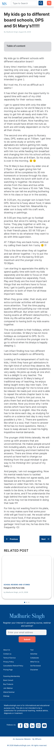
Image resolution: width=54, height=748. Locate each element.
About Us (6, 650)
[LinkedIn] (32, 725)
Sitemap (6, 696)
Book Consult (8, 680)
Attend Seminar (9, 692)
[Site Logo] (4, 3)
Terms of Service (9, 658)
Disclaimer (34, 670)
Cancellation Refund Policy (13, 666)
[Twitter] (26, 725)
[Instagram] (38, 725)
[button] (24, 602)
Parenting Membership (11, 676)
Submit (27, 639)
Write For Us (34, 662)
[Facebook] (20, 725)
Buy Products (8, 684)
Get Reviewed (35, 666)
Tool (31, 650)
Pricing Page (8, 670)
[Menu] (48, 2)
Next (43, 539)
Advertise (33, 654)
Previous (14, 539)
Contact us (7, 654)
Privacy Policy (8, 662)
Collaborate (34, 658)
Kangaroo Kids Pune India (14, 588)
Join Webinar (8, 688)
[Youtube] (44, 725)
